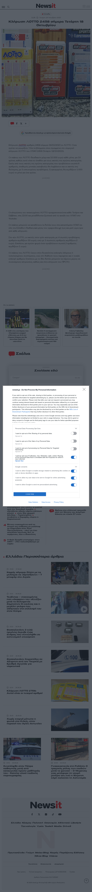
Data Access (46, 502)
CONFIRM (30, 494)
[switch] (74, 433)
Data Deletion (33, 502)
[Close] (85, 390)
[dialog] (46, 446)
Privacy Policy (59, 502)
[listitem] (46, 428)
